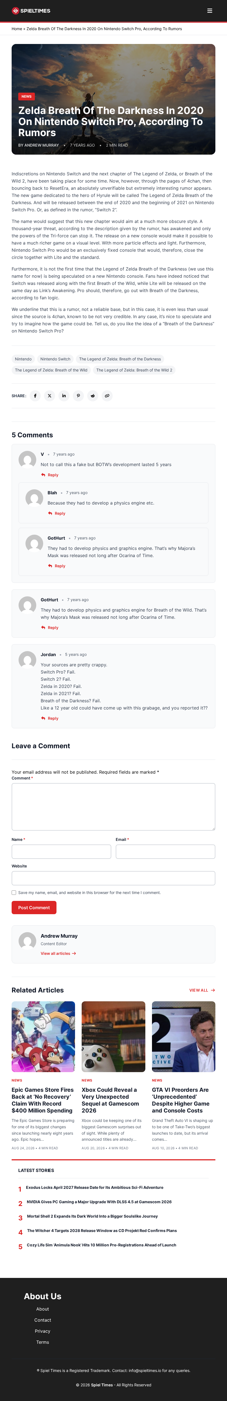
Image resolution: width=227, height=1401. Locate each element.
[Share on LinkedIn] (63, 395)
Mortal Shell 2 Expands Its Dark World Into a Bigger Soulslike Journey (92, 1216)
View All (198, 990)
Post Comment (34, 907)
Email (122, 839)
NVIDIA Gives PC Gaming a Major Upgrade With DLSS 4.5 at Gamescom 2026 (99, 1201)
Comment (22, 778)
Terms (42, 1342)
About (42, 1309)
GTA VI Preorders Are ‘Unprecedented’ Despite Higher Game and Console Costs (181, 1100)
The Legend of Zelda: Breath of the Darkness (120, 359)
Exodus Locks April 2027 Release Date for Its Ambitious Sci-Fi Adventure (94, 1187)
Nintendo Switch (55, 359)
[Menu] (209, 11)
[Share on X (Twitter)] (49, 395)
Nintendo (23, 359)
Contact (42, 1320)
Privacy (42, 1331)
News (17, 1080)
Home (17, 28)
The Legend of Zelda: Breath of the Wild (51, 370)
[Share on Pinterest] (78, 395)
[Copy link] (107, 395)
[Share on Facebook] (35, 395)
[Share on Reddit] (92, 395)
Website (19, 866)
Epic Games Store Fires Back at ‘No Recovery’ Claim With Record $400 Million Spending (43, 1100)
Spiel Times (102, 1384)
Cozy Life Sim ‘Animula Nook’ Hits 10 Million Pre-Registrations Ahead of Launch (101, 1245)
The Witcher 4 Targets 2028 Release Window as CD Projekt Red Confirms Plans (102, 1230)
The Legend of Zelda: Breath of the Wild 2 (134, 370)
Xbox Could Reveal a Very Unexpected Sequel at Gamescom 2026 (110, 1100)
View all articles (55, 953)
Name (18, 839)
